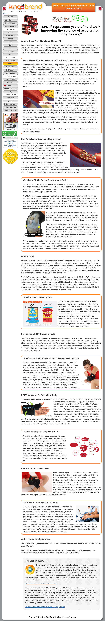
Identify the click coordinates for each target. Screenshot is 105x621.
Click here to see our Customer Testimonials (41, 584)
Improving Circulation (10, 145)
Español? (6, 13)
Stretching (10, 143)
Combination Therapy (10, 142)
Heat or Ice (10, 146)
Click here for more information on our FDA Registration (45, 607)
